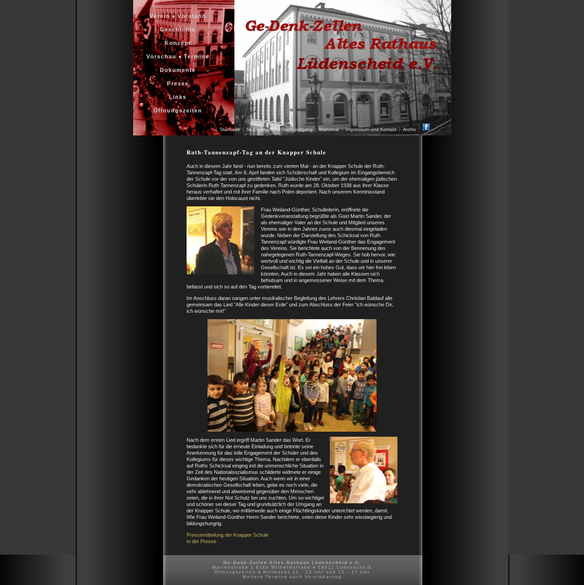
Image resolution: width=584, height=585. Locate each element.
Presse (174, 83)
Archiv (409, 129)
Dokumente (174, 70)
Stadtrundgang (297, 129)
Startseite (230, 129)
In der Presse (201, 541)
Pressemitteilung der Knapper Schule (227, 535)
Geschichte (174, 29)
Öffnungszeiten (173, 110)
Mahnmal (329, 129)
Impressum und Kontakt (370, 129)
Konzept (173, 43)
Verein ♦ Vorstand (174, 16)
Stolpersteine (260, 129)
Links (174, 97)
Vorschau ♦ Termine (173, 56)
